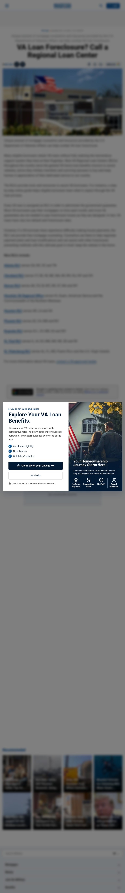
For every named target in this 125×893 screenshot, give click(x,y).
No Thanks (36, 475)
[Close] (114, 407)
